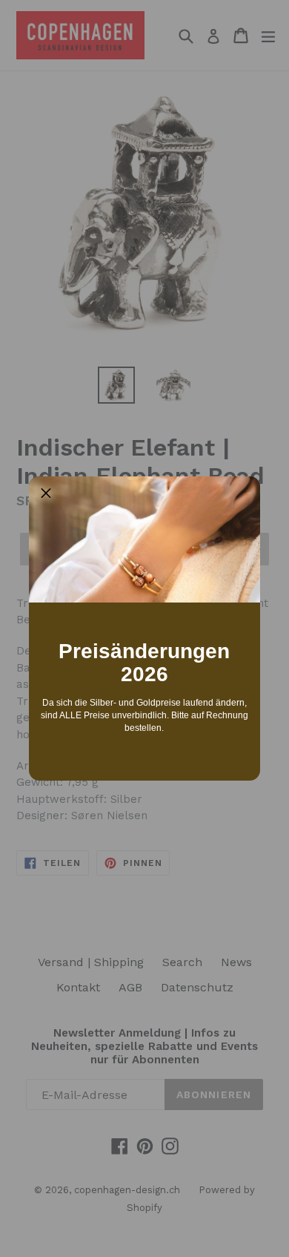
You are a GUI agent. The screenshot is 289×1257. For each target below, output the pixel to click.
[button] (46, 493)
